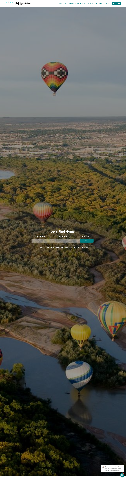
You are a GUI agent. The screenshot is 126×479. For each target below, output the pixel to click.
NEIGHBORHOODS (99, 3)
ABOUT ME (90, 3)
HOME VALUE (83, 3)
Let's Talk (116, 3)
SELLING (77, 3)
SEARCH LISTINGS (63, 3)
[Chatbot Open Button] (122, 475)
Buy (41, 237)
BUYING (71, 3)
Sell (63, 237)
